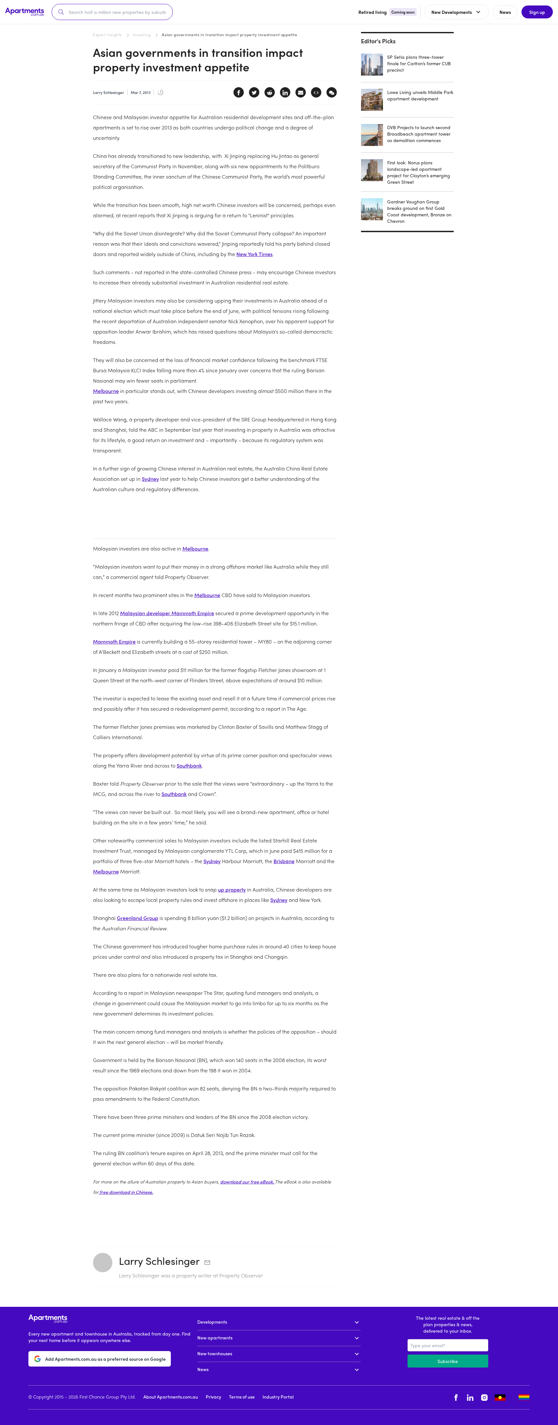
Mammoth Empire (114, 641)
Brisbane (284, 861)
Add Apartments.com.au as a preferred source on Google (105, 1359)
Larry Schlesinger (159, 1260)
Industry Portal (278, 1396)
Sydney (150, 478)
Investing (141, 34)
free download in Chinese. (125, 1192)
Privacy (213, 1396)
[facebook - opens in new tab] (456, 1397)
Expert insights (107, 34)
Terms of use (242, 1396)
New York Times (254, 254)
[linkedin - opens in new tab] (470, 1397)
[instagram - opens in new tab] (484, 1397)
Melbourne (106, 391)
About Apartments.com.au (170, 1396)
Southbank (189, 765)
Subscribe (448, 1361)
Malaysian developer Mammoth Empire (167, 613)
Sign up (537, 12)
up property (232, 889)
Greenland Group (137, 918)
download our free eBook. (247, 1181)
